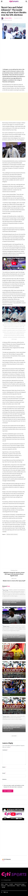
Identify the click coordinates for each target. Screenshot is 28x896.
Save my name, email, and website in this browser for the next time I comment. (14, 786)
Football (11, 884)
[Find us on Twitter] (1, 892)
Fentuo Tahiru (8, 18)
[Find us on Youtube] (4, 892)
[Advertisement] (14, 54)
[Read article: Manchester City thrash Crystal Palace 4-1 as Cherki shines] (14, 687)
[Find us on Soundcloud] (7, 892)
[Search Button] (26, 1)
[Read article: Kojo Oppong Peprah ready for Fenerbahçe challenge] (14, 597)
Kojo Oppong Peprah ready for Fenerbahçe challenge (12, 601)
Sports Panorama (11, 885)
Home (2, 884)
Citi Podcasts (7, 859)
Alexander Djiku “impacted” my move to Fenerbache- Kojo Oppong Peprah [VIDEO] (13, 655)
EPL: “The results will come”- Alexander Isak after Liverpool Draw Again (14, 636)
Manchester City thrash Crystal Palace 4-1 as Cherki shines (12, 691)
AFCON (3, 887)
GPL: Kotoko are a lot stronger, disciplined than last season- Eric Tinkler (13, 673)
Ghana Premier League (8, 662)
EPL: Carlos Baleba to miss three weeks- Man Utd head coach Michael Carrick (12, 727)
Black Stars (5, 590)
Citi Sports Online (7, 880)
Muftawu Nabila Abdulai (12, 534)
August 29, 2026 (7, 604)
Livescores (3, 885)
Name (4, 767)
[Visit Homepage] (14, 1)
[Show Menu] (1, 1)
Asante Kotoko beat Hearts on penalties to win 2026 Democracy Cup (13, 709)
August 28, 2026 (7, 694)
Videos (18, 885)
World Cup (23, 885)
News (6, 884)
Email (4, 773)
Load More (14, 735)
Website (4, 779)
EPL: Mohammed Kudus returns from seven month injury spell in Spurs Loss (13, 618)
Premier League (6, 608)
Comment (5, 750)
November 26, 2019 (18, 18)
